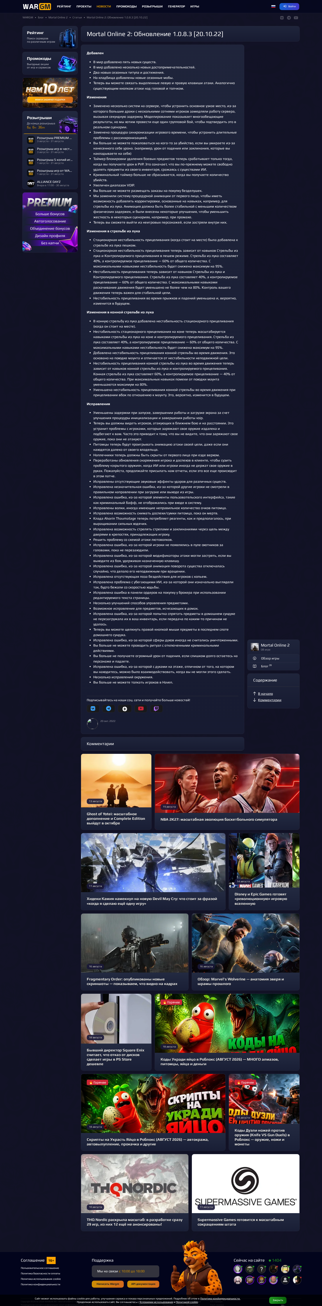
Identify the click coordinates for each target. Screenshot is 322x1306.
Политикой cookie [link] (187, 1302)
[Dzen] (125, 709)
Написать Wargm (108, 1283)
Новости (104, 6)
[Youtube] (140, 709)
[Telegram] (108, 709)
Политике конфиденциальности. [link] (220, 1298)
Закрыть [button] (278, 1300)
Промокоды (126, 6)
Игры (194, 6)
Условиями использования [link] (156, 1302)
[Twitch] (156, 709)
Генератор (176, 6)
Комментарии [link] (269, 700)
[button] (273, 6)
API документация (143, 1283)
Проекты (83, 6)
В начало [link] (265, 694)
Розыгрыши (152, 6)
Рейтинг (64, 6)
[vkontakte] (93, 709)
